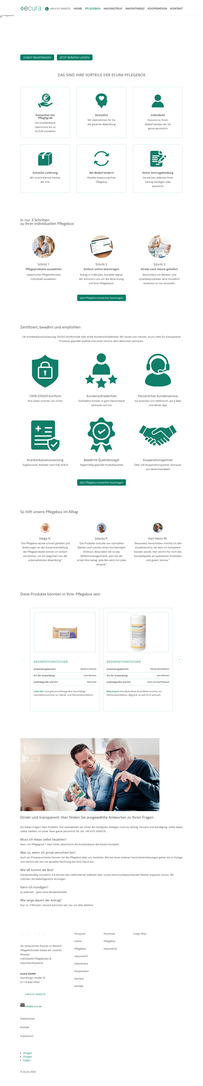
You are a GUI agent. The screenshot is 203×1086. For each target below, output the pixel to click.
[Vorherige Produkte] (23, 659)
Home (78, 8)
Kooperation (157, 8)
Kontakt (176, 8)
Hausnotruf (113, 8)
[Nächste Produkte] (180, 659)
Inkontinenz (135, 8)
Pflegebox (93, 8)
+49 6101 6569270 (35, 994)
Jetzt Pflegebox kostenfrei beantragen (101, 297)
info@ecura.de (33, 1006)
